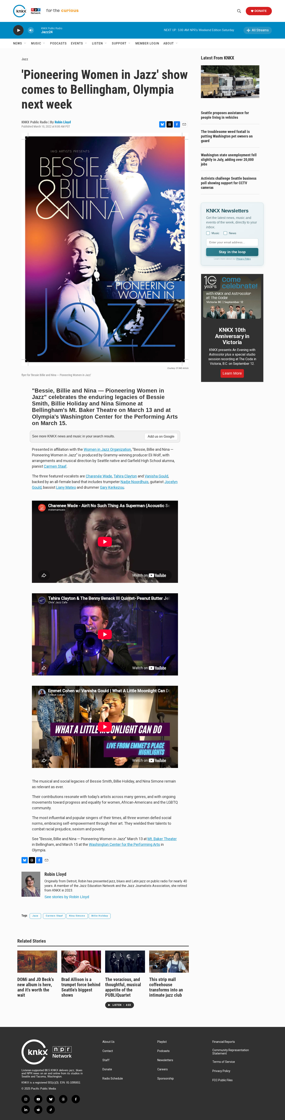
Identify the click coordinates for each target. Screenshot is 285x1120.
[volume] (30, 30)
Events (77, 43)
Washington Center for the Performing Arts (124, 844)
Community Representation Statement (230, 1052)
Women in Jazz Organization (107, 449)
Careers (162, 1069)
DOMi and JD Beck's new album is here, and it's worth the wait (35, 987)
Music (36, 43)
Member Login (147, 43)
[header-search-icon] (239, 11)
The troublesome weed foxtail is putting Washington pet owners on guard (227, 136)
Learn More (232, 373)
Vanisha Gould (156, 476)
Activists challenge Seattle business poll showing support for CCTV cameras (228, 183)
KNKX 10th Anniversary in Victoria (232, 336)
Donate (261, 11)
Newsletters (165, 1060)
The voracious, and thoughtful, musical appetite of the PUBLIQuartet (123, 987)
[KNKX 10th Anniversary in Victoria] (232, 297)
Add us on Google (161, 436)
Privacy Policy (243, 259)
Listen (97, 43)
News (17, 43)
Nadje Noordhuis (135, 482)
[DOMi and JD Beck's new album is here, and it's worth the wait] (37, 962)
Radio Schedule (112, 1078)
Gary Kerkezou (112, 487)
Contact (107, 1051)
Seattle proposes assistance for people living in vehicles (225, 115)
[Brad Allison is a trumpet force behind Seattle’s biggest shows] (81, 962)
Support (119, 43)
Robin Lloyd (63, 122)
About (168, 43)
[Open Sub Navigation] (25, 43)
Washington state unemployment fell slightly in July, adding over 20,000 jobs (229, 159)
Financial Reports (223, 1041)
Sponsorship (165, 1078)
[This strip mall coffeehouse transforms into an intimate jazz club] (169, 962)
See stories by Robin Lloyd (66, 897)
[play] (18, 30)
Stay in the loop (232, 252)
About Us (108, 1041)
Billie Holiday (99, 915)
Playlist (162, 1041)
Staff (106, 1060)
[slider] (37, 30)
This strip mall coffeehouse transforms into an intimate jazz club (166, 987)
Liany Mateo (66, 487)
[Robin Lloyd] (30, 884)
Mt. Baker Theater (162, 839)
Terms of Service (223, 1061)
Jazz (24, 59)
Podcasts (58, 43)
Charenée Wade (99, 476)
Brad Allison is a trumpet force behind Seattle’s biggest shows (80, 987)
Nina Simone (77, 915)
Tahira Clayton (125, 476)
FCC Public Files (222, 1080)
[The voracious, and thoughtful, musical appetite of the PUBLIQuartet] (125, 962)
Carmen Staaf (55, 466)
